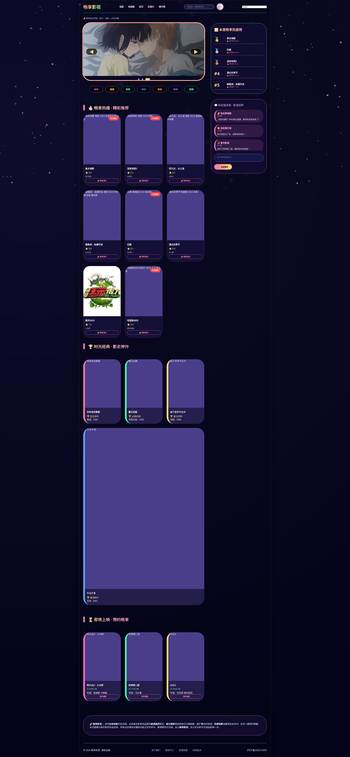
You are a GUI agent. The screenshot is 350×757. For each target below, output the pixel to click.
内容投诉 (196, 750)
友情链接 (183, 750)
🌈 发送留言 (223, 167)
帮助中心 (169, 750)
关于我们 (155, 750)
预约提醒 (103, 697)
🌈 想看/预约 (102, 181)
